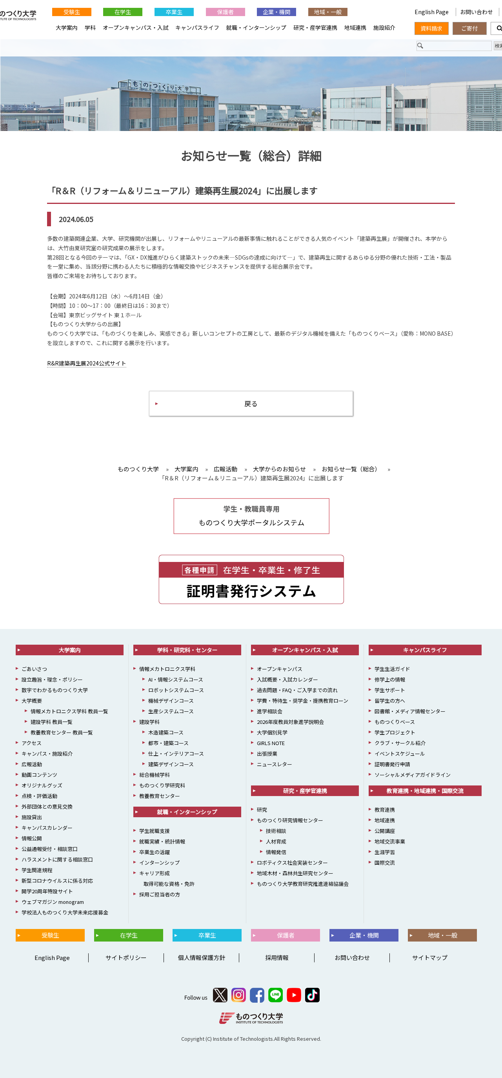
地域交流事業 (390, 841)
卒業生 (174, 12)
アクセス (32, 743)
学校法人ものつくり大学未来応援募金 (65, 912)
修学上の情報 (390, 679)
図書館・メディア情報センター (410, 711)
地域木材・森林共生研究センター (295, 873)
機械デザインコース (171, 700)
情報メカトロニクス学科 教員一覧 (69, 711)
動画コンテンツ (39, 774)
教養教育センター (159, 796)
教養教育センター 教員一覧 (62, 732)
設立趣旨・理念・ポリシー (52, 679)
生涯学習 (385, 852)
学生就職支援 (154, 830)
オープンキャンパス (279, 669)
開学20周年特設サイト (47, 891)
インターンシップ (159, 862)
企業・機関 (276, 12)
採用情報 (277, 957)
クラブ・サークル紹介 (400, 743)
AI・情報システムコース (175, 679)
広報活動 (32, 764)
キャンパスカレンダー (47, 827)
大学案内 (67, 27)
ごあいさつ (34, 669)
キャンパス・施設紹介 (47, 753)
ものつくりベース (395, 721)
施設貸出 (32, 817)
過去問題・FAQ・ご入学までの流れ (297, 690)
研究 (262, 809)
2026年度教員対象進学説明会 (290, 721)
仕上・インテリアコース (176, 753)
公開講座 (385, 830)
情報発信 (276, 852)
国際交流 (385, 862)
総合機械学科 (154, 774)
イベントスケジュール (400, 753)
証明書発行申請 (392, 764)
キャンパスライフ (197, 27)
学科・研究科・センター (187, 650)
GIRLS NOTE (271, 743)
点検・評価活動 (39, 796)
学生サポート (390, 690)
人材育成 (276, 841)
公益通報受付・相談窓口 (50, 849)
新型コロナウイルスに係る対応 (57, 880)
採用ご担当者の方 (159, 894)
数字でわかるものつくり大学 (55, 690)
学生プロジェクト (395, 732)
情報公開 (32, 838)
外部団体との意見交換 (47, 806)
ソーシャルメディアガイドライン (413, 774)
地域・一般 (328, 12)
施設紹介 (384, 27)
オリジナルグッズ (42, 785)
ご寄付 (469, 28)
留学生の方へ (390, 700)
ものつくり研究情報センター (290, 820)
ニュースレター (274, 764)
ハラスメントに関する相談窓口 (57, 859)
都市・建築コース (168, 743)
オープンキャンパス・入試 (135, 27)
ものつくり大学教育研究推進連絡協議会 (303, 883)
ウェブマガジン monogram (53, 901)
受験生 (72, 12)
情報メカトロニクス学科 (167, 669)
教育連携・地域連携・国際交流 (425, 790)
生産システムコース (171, 711)
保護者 (225, 12)
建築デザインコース (171, 764)
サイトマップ (429, 957)
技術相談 (276, 830)
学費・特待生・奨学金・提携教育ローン (302, 700)
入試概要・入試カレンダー (287, 679)
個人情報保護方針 (201, 957)
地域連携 (355, 27)
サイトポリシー (126, 957)
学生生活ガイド (392, 669)
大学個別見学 (272, 732)
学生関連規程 (37, 870)
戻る (251, 403)
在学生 (123, 12)
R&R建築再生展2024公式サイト (86, 363)
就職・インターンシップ (256, 27)
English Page (432, 12)
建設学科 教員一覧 (52, 721)
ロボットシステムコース (176, 690)
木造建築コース (166, 732)
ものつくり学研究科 (162, 785)
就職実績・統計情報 (162, 841)
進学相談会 (269, 711)
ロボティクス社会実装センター (292, 862)
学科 (90, 27)
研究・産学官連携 (315, 27)
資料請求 (431, 28)
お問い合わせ (476, 12)
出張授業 (267, 753)
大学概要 (32, 700)
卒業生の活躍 (154, 852)
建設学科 (149, 721)
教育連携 (385, 809)
